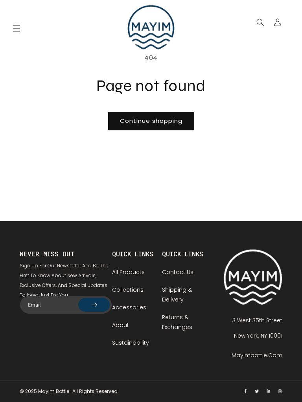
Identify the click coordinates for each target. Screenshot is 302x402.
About (120, 325)
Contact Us (177, 272)
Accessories (129, 307)
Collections (128, 290)
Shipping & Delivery (177, 294)
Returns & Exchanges (177, 322)
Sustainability (130, 343)
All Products (128, 272)
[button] (16, 28)
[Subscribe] (94, 305)
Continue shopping (151, 121)
